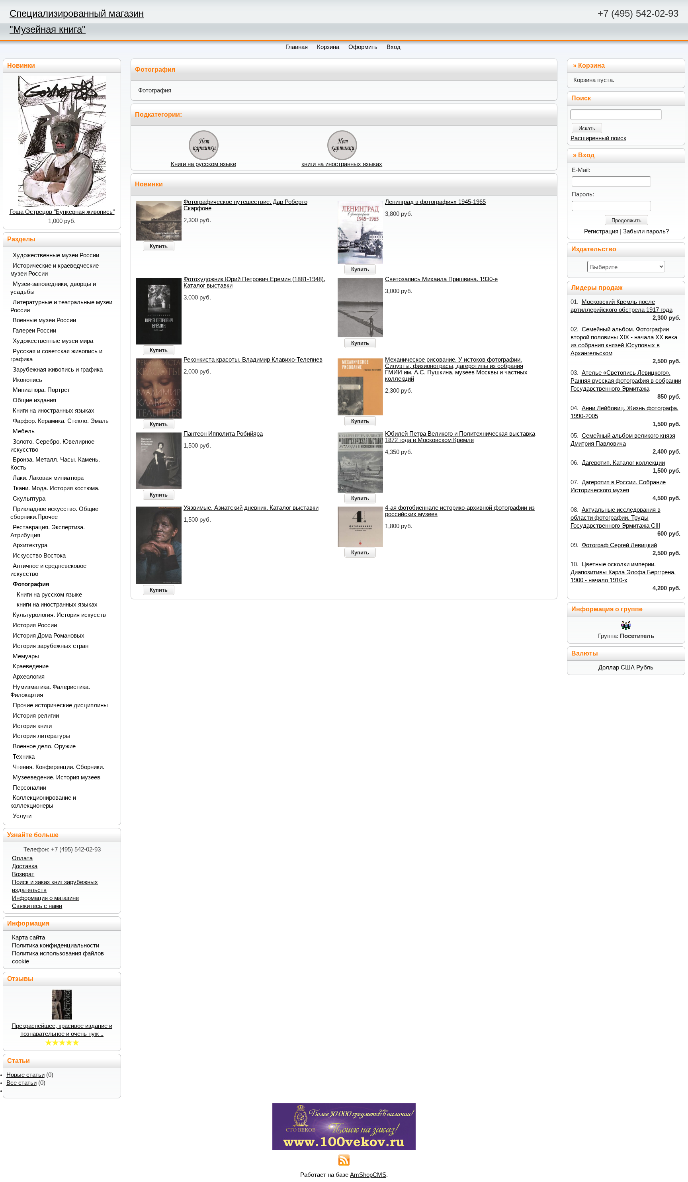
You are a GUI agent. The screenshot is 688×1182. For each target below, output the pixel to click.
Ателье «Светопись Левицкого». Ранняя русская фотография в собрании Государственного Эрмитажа (626, 381)
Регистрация (601, 231)
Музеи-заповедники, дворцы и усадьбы (53, 288)
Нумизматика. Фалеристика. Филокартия (50, 691)
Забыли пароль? (646, 231)
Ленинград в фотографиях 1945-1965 (435, 202)
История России (35, 625)
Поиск (581, 98)
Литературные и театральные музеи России (61, 306)
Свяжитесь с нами (37, 906)
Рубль (644, 667)
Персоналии (29, 788)
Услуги (22, 816)
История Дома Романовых (48, 635)
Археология (29, 676)
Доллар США (616, 667)
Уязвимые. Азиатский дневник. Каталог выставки (251, 508)
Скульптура (29, 498)
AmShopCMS (368, 1175)
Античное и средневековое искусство (48, 570)
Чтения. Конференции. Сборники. (58, 767)
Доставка (24, 866)
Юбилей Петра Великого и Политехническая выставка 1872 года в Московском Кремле (460, 437)
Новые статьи (25, 1075)
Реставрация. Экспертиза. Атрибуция (47, 531)
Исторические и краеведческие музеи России (54, 269)
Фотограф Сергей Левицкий (619, 545)
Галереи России (34, 330)
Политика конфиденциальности (55, 945)
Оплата (22, 858)
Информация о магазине (45, 898)
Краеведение (31, 666)
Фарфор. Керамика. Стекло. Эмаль (61, 421)
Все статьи (21, 1083)
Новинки (149, 184)
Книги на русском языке (203, 164)
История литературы (41, 736)
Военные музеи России (44, 320)
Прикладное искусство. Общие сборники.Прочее (54, 513)
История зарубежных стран (50, 646)
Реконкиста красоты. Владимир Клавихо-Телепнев (253, 359)
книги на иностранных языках (341, 164)
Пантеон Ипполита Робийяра (223, 434)
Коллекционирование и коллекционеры (43, 802)
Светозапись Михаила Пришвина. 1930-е (441, 279)
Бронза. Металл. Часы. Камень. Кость (55, 463)
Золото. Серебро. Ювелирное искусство (52, 445)
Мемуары (26, 656)
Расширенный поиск (598, 138)
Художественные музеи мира (53, 341)
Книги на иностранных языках (53, 410)
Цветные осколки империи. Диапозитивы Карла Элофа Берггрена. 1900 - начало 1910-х (623, 572)
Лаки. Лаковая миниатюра (48, 478)
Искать (587, 128)
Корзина (591, 65)
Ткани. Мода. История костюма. (56, 488)
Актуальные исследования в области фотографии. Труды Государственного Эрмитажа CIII (616, 518)
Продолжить (626, 220)
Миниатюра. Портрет (41, 390)
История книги (32, 726)
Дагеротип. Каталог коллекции (623, 463)
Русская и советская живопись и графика (56, 355)
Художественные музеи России (56, 255)
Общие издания (34, 400)
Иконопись (27, 380)
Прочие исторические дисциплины (60, 705)
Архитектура (30, 545)
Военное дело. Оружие (44, 746)
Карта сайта (28, 937)
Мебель (24, 431)
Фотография (31, 584)
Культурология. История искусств (59, 615)
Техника (24, 756)
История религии (36, 715)
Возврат (23, 874)
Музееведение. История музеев (56, 777)
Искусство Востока (39, 555)
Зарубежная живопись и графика (58, 369)
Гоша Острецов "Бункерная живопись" (62, 212)
